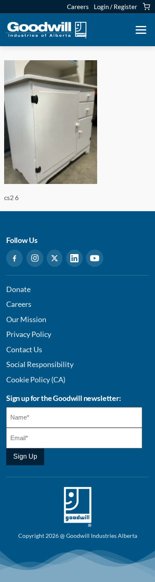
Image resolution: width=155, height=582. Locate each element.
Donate (18, 289)
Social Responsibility (40, 364)
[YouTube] (94, 258)
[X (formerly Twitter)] (54, 258)
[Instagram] (34, 258)
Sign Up (25, 456)
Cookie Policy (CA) (35, 379)
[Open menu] (141, 30)
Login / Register (115, 6)
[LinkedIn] (74, 258)
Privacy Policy (28, 334)
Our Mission (26, 319)
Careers (78, 6)
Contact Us (24, 349)
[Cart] (146, 6)
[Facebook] (14, 258)
